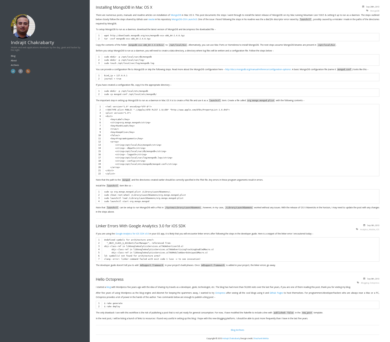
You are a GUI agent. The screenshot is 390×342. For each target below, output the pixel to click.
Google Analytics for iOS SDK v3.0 (132, 233)
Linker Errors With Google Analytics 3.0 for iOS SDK (141, 225)
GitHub (20, 71)
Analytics (364, 229)
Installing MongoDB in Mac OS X (124, 7)
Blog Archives (237, 329)
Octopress (374, 283)
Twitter (13, 71)
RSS (28, 71)
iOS (377, 229)
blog (108, 287)
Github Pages (276, 292)
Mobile (372, 229)
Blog (13, 55)
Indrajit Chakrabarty (32, 42)
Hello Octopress (110, 279)
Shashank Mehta (261, 338)
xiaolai (151, 19)
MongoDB (374, 11)
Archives (15, 65)
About (14, 60)
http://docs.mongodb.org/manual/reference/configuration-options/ (258, 69)
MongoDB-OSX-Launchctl (184, 19)
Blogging (365, 283)
